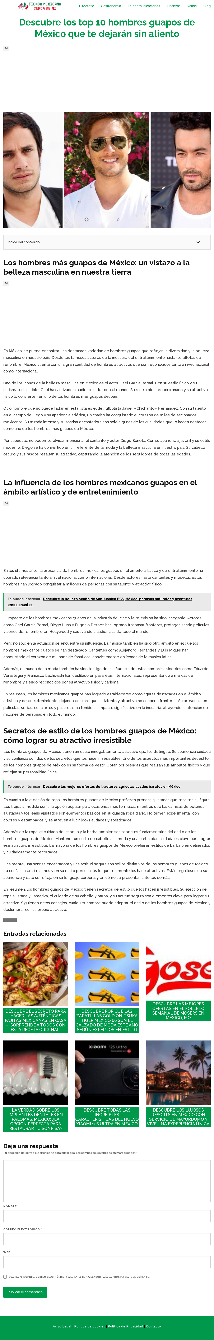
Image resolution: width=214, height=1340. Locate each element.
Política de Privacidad (125, 1326)
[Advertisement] (107, 81)
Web (6, 1252)
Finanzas (174, 6)
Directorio (86, 6)
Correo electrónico (22, 1229)
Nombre (11, 1206)
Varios (192, 6)
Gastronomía (111, 6)
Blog (207, 6)
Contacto (153, 1326)
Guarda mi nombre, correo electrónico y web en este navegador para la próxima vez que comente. (79, 1277)
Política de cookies (89, 1326)
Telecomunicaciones (144, 6)
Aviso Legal (62, 1326)
